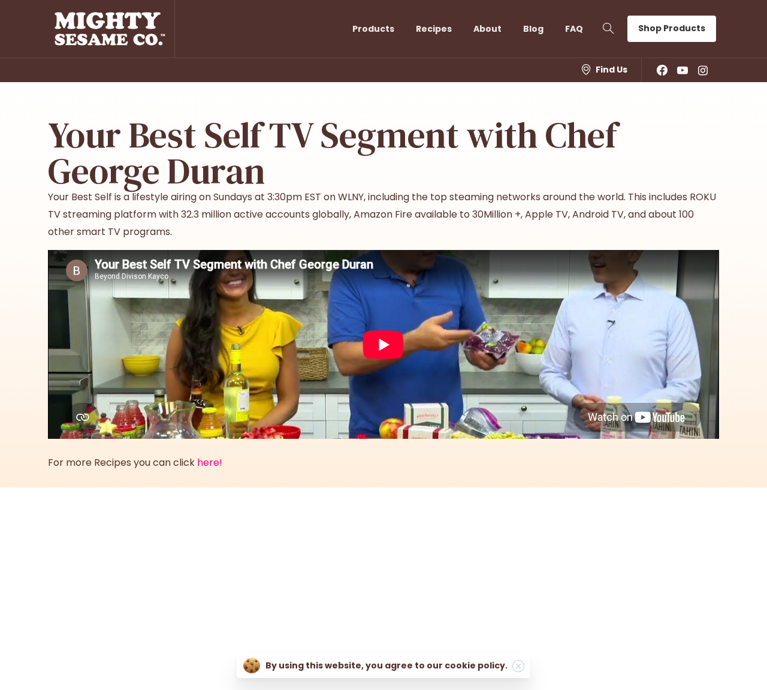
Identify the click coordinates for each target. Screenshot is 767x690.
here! (209, 462)
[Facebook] (662, 70)
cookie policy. (476, 665)
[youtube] (682, 70)
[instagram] (703, 70)
